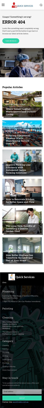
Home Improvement (15, 250)
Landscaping (12, 221)
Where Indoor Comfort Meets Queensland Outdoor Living (21, 111)
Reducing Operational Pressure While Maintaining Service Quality (18, 139)
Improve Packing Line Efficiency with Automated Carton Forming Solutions (18, 168)
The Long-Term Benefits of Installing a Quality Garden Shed (20, 228)
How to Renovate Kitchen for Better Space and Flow (20, 200)
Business (10, 131)
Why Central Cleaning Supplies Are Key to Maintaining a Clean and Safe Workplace (12, 325)
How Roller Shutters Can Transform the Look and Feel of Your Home (19, 258)
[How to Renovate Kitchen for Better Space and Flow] (22, 192)
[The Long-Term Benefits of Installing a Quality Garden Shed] (22, 221)
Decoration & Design (15, 104)
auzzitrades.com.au (20, 402)
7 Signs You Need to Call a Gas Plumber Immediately (21, 301)
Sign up (22, 398)
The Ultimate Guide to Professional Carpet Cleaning (13, 333)
